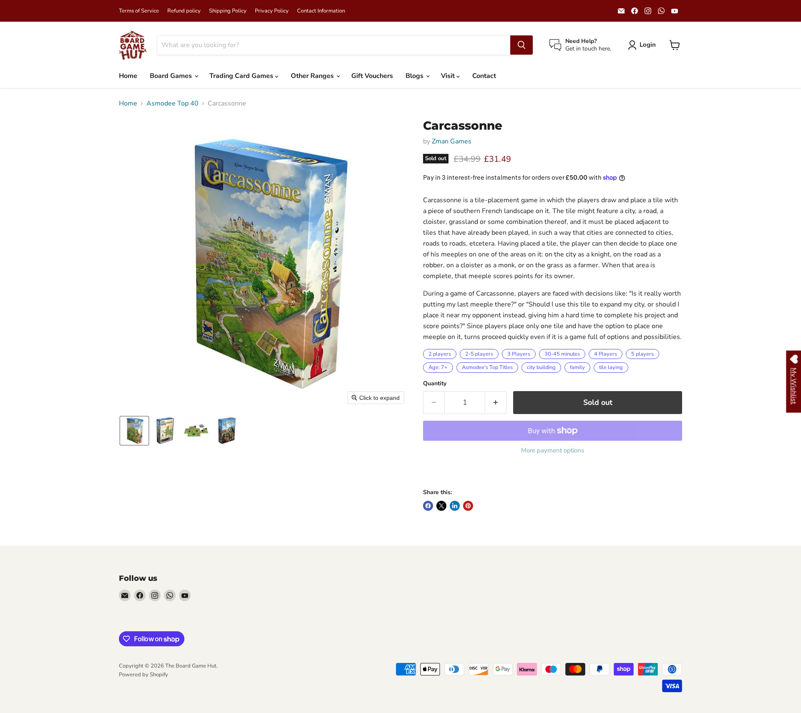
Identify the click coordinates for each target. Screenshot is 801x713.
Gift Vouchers (372, 75)
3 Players (518, 354)
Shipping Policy (228, 11)
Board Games (172, 75)
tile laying (611, 367)
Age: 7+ (438, 367)
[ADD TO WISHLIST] (431, 473)
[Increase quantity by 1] (495, 402)
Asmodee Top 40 (172, 103)
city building (541, 367)
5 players (642, 354)
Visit (448, 75)
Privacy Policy (272, 11)
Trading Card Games (242, 75)
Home (128, 75)
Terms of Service (139, 11)
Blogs (415, 75)
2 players (439, 354)
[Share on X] (441, 506)
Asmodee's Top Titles (487, 367)
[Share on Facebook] (428, 506)
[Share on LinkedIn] (455, 506)
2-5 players (479, 354)
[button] (643, 45)
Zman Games (451, 141)
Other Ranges (313, 75)
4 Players (605, 354)
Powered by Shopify (143, 674)
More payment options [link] (552, 450)
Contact (484, 75)
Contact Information (321, 11)
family (577, 367)
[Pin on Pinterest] (468, 506)
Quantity (434, 383)
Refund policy (184, 11)
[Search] (521, 45)
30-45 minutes (562, 354)
